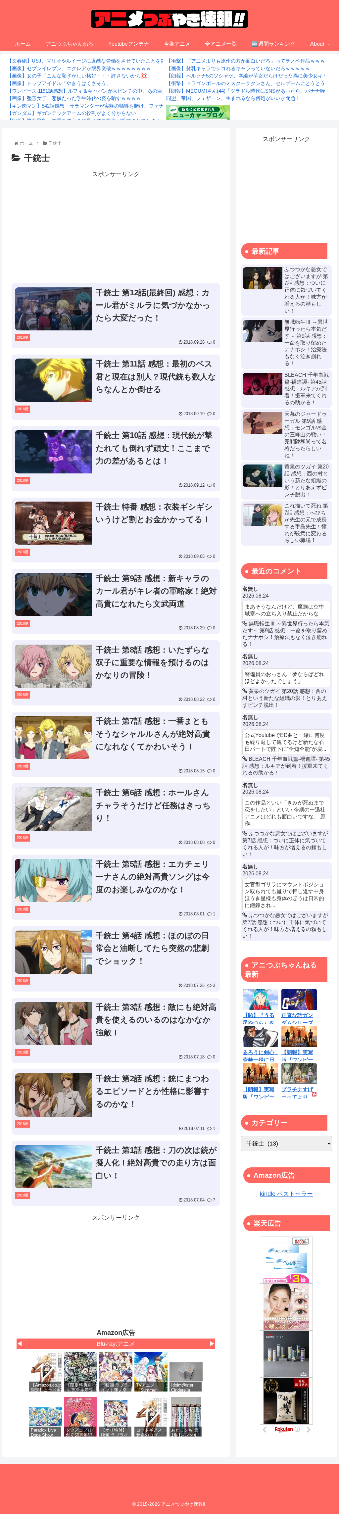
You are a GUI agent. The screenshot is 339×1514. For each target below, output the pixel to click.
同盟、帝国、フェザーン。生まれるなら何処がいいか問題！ (233, 98)
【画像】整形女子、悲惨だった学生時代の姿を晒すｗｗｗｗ (74, 98)
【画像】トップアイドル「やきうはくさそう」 (59, 83)
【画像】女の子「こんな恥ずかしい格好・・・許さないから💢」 (79, 75)
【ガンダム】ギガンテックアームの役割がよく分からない (71, 113)
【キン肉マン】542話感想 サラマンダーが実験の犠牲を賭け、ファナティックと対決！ (105, 106)
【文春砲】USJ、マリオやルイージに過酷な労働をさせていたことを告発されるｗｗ (101, 61)
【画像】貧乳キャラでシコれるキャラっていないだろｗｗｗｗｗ (238, 68)
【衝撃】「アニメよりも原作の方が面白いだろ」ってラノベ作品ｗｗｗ (245, 61)
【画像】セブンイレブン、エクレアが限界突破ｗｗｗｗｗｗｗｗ (79, 68)
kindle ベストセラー (286, 1194)
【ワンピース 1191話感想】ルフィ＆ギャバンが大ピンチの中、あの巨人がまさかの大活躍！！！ (114, 91)
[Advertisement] (116, 226)
